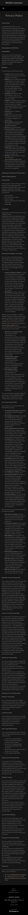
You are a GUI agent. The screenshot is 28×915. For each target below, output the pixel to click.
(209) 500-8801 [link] (14, 905)
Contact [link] (14, 890)
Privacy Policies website (8, 325)
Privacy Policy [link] (14, 892)
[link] (14, 3)
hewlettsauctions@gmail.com (18, 874)
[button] (3, 8)
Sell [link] (14, 888)
